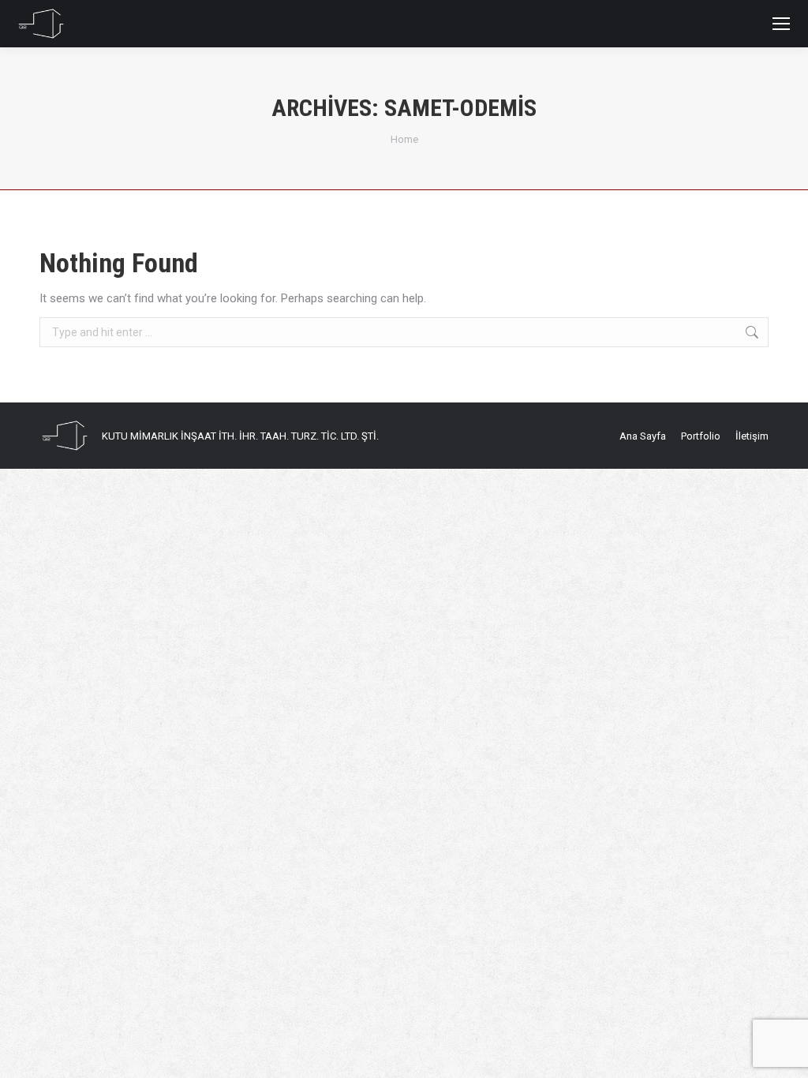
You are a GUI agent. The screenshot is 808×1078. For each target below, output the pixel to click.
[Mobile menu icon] (781, 24)
